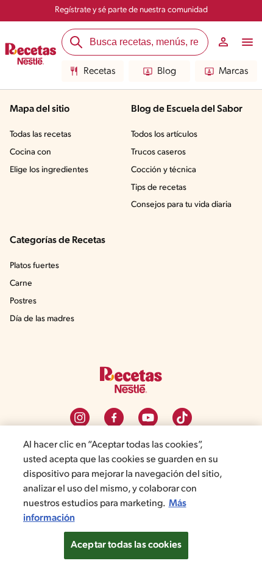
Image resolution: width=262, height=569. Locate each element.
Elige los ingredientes (49, 170)
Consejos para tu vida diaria (181, 204)
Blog (166, 71)
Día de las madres (42, 319)
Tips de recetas (158, 187)
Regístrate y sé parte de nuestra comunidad (131, 10)
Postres (23, 301)
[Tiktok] (182, 417)
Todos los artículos (164, 134)
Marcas (233, 71)
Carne (21, 283)
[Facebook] (114, 417)
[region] (131, 497)
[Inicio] (31, 55)
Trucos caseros (158, 152)
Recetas (99, 71)
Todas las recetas (40, 134)
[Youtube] (148, 417)
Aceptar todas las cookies (126, 545)
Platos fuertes (34, 265)
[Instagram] (80, 417)
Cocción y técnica (163, 170)
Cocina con (30, 152)
